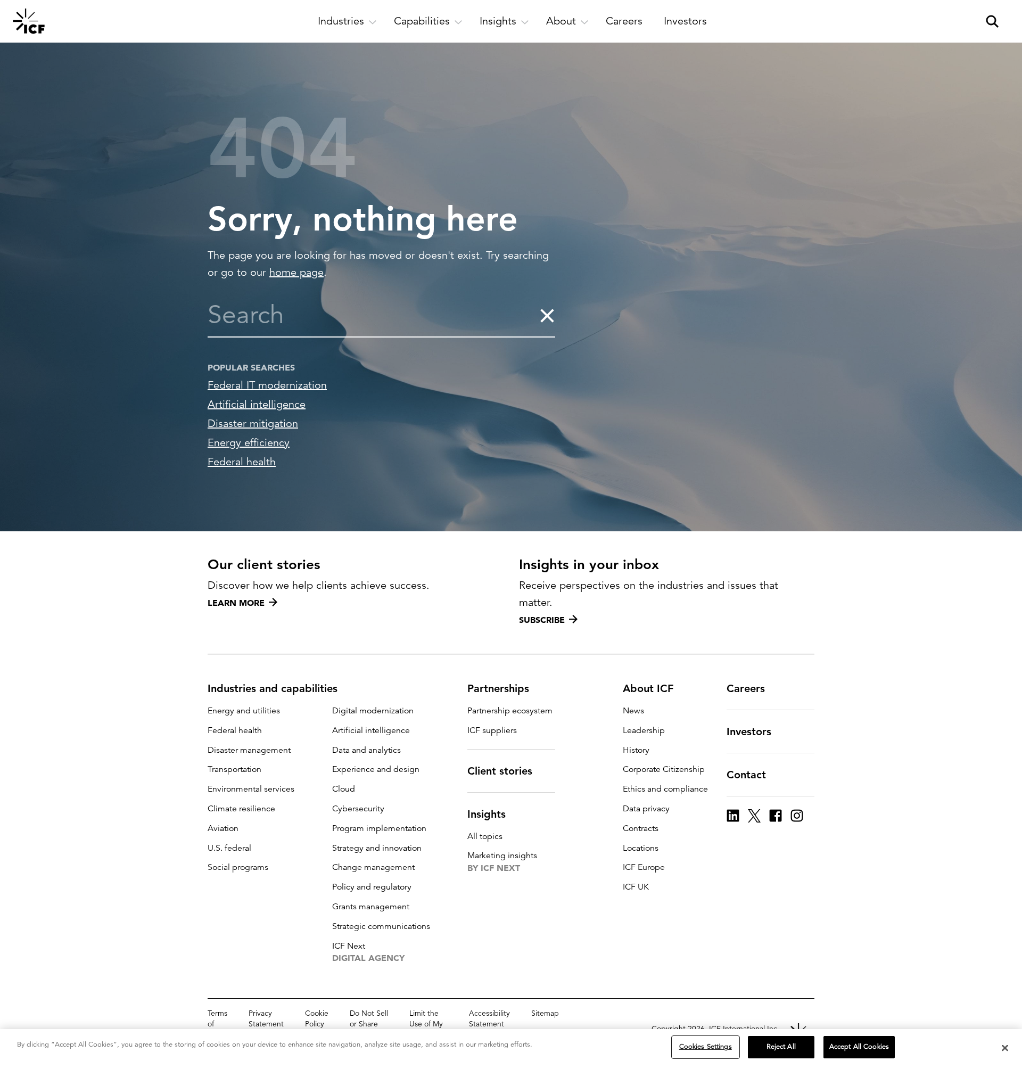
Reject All (781, 1046)
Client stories (499, 770)
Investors (749, 731)
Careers (746, 688)
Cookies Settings (705, 1046)
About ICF (648, 688)
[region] (511, 1049)
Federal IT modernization (267, 385)
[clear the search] (547, 315)
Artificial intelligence (257, 404)
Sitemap (545, 1013)
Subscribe (542, 619)
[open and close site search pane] (992, 21)
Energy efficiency (249, 442)
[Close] (1005, 1047)
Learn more (236, 602)
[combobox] (373, 315)
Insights (486, 814)
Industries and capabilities (272, 688)
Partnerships (498, 688)
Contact (746, 774)
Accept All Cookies (859, 1046)
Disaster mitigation (253, 423)
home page (296, 272)
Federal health (242, 461)
